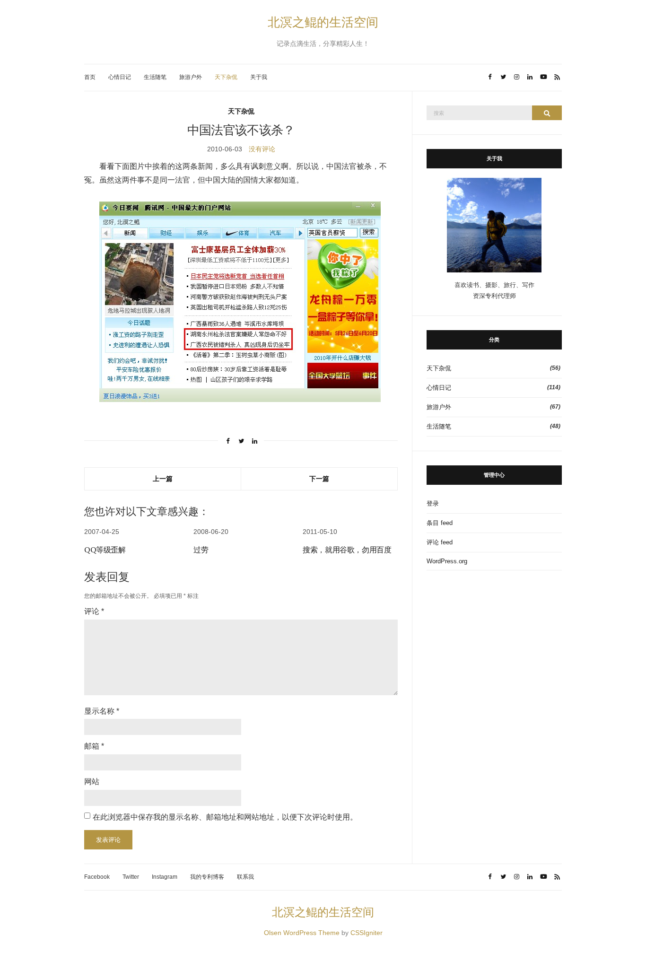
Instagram (164, 877)
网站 (91, 782)
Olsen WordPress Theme (302, 932)
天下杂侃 (226, 77)
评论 (94, 611)
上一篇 (163, 478)
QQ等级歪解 (105, 549)
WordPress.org (447, 561)
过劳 (200, 549)
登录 (433, 503)
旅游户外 (190, 77)
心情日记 (119, 77)
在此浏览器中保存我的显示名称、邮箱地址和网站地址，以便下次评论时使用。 (225, 817)
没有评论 (262, 149)
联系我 (245, 877)
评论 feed (440, 542)
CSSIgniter (366, 932)
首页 (90, 77)
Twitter (130, 877)
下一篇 (319, 478)
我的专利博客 (207, 877)
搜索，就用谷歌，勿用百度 (347, 549)
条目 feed (440, 522)
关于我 (258, 77)
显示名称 (101, 711)
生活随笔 (155, 77)
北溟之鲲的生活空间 (323, 22)
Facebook (97, 877)
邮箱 (94, 746)
